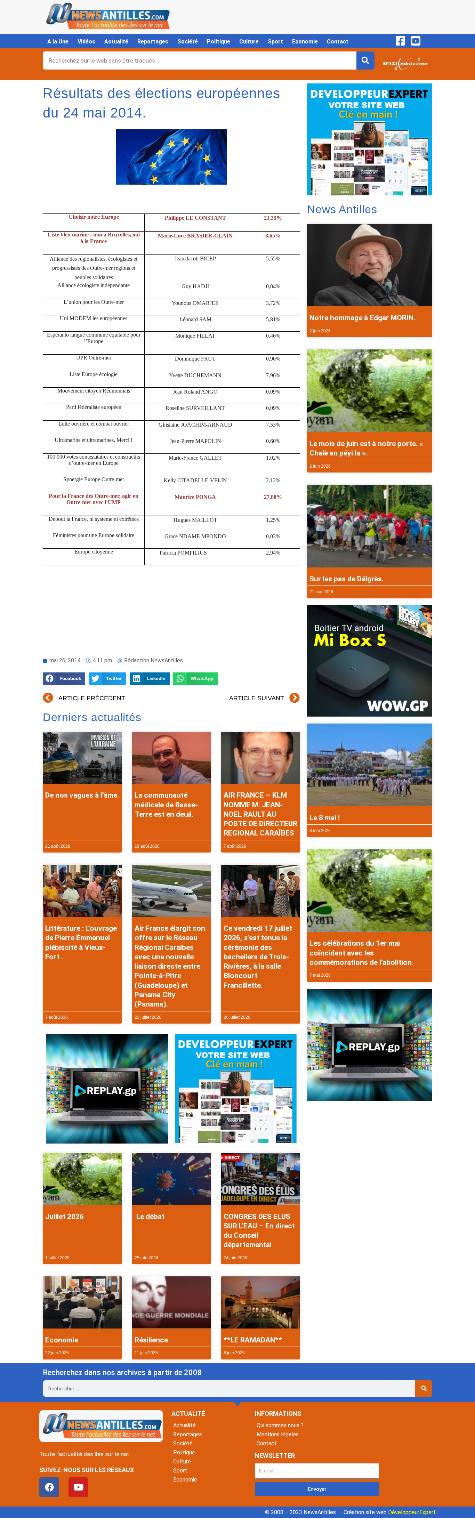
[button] (64, 678)
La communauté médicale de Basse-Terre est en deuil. (166, 804)
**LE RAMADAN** (253, 1340)
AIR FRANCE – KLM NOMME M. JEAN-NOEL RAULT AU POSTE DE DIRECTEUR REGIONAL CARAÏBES (260, 814)
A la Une (58, 41)
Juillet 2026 (64, 1216)
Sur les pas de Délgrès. (346, 579)
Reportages (152, 41)
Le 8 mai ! (324, 818)
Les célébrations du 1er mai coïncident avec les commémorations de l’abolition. (361, 953)
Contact (337, 41)
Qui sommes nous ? (280, 1425)
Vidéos (86, 41)
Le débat (149, 1216)
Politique (218, 41)
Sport (275, 41)
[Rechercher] (365, 60)
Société (187, 41)
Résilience (151, 1340)
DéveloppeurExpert (412, 1512)
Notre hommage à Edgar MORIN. (362, 318)
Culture (249, 41)
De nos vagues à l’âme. (82, 795)
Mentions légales (278, 1434)
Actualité (116, 41)
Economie (305, 41)
